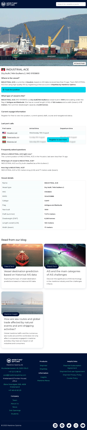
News (15, 407)
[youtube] (82, 425)
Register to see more (58, 140)
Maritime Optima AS (15, 365)
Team (15, 400)
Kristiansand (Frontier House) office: (14, 379)
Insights (43, 377)
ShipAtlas (43, 369)
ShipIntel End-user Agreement (72, 371)
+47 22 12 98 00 (15, 372)
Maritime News (43, 381)
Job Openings (14, 410)
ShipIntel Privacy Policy (72, 375)
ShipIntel (43, 366)
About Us (15, 404)
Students (14, 414)
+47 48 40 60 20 (14, 390)
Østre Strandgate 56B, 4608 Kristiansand (15, 385)
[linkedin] (55, 425)
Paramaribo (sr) (13, 137)
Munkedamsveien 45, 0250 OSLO (14, 368)
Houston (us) (12, 133)
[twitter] (69, 425)
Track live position (12, 90)
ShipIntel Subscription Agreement (72, 367)
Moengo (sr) (12, 142)
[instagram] (76, 425)
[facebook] (62, 425)
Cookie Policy (72, 378)
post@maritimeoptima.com (15, 375)
